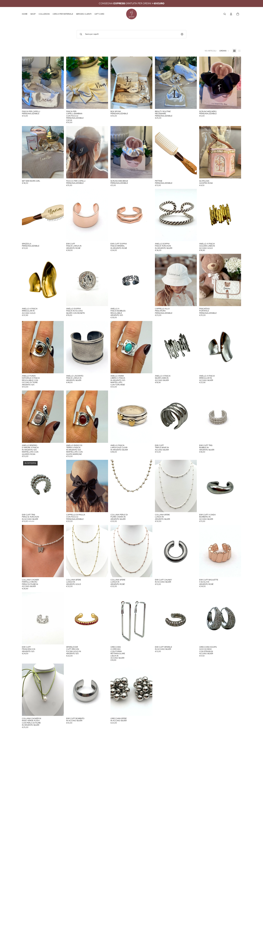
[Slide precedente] (115, 82)
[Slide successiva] (148, 82)
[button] (224, 50)
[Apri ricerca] (224, 14)
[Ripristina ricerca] (182, 34)
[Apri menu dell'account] (231, 14)
